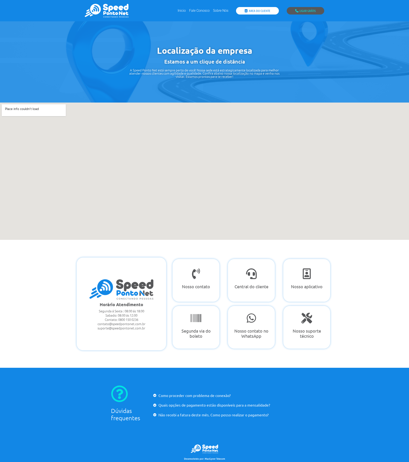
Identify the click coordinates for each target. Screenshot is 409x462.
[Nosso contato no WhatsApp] (251, 318)
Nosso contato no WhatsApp (251, 333)
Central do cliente (251, 286)
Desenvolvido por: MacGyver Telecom (204, 459)
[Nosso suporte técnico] (306, 318)
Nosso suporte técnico (307, 333)
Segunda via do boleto (196, 333)
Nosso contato (196, 286)
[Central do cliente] (251, 273)
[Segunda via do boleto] (196, 318)
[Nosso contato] (196, 273)
